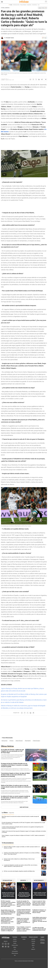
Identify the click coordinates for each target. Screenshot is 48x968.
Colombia (15, 941)
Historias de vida (16, 4)
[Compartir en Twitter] (36, 79)
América (14, 939)
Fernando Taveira (10, 37)
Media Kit (33, 949)
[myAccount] (46, 2)
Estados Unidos (15, 945)
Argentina (33, 939)
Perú (15, 949)
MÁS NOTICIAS (24, 807)
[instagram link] (8, 944)
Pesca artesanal (23, 4)
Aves (38, 4)
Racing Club (4, 740)
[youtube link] (3, 947)
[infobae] (24, 2)
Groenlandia (34, 4)
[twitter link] (6, 944)
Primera (11, 740)
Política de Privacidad (42, 943)
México (14, 947)
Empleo (24, 939)
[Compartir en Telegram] (42, 79)
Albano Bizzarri (19, 740)
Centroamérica (15, 951)
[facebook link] (3, 944)
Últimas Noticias (15, 953)
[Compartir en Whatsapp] (30, 79)
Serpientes (29, 4)
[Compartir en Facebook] (33, 79)
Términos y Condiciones (42, 940)
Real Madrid (27, 740)
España (14, 943)
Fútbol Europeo (5, 7)
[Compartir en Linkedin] (39, 79)
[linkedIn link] (8, 947)
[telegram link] (6, 947)
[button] (2, 1)
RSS (15, 955)
